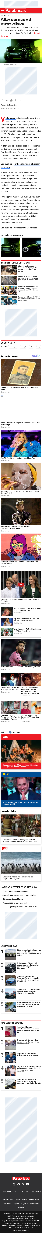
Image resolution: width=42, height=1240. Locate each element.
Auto (31, 347)
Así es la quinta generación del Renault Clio (20, 907)
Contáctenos (34, 1199)
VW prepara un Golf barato (25, 228)
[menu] (2, 10)
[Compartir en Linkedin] (16, 100)
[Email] (21, 100)
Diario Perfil (6, 1192)
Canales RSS (8, 1199)
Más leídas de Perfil (12, 1023)
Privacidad (7, 1204)
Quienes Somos (21, 1199)
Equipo (16, 1204)
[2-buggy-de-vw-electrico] (31, 247)
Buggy (38, 347)
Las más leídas (9, 946)
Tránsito (21, 1208)
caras (21, 737)
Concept (23, 347)
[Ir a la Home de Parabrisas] (15, 10)
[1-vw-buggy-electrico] (10, 247)
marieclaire (21, 812)
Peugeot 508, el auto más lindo (15, 903)
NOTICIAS (5, 16)
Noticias (25, 1192)
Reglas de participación (30, 1204)
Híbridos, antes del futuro (12, 899)
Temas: (4, 347)
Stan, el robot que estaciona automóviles (19, 895)
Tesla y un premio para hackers (15, 891)
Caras (16, 1192)
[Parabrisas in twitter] (23, 1184)
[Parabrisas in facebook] (18, 1184)
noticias (21, 775)
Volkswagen (13, 347)
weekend (21, 849)
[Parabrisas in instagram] (14, 1184)
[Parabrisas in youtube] (27, 1184)
